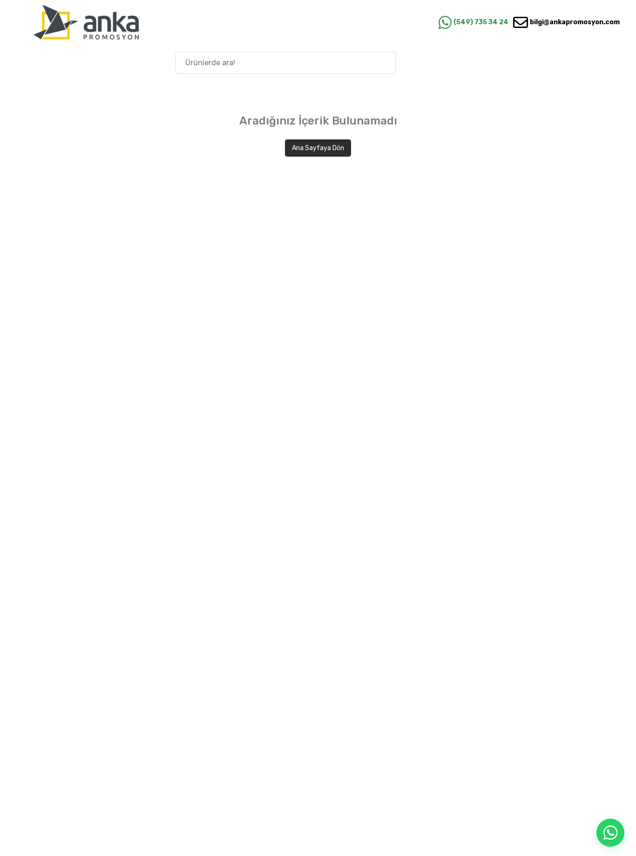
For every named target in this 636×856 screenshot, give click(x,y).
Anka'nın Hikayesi (570, 62)
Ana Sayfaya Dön (318, 148)
